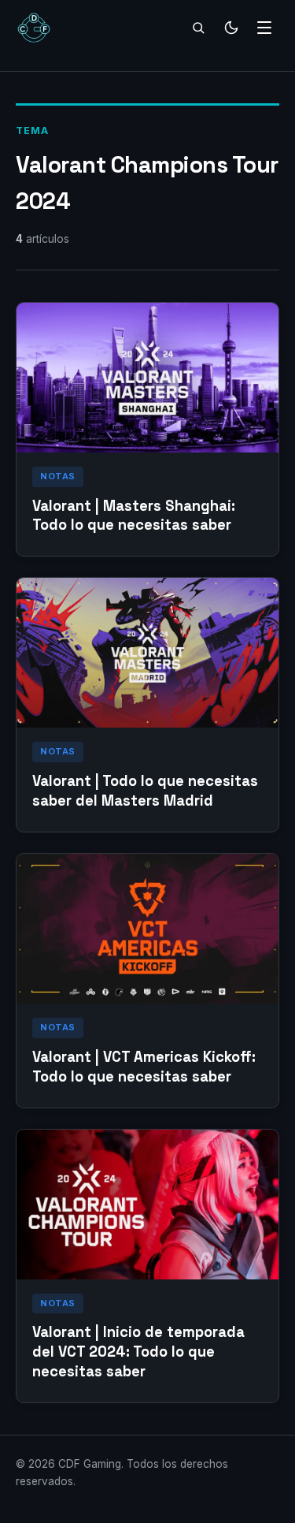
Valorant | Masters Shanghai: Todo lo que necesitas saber (133, 515)
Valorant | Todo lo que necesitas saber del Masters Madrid (145, 791)
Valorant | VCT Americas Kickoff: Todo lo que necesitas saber (144, 1066)
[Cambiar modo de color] (231, 28)
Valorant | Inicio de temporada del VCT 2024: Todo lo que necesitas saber (138, 1351)
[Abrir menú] (264, 28)
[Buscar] (198, 28)
